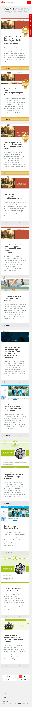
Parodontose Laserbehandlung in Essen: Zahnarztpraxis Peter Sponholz (13, 407)
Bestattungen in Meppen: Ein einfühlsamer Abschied (13, 196)
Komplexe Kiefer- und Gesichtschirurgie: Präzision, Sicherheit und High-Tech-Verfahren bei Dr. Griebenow (12, 352)
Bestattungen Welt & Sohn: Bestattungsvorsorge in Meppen (13, 92)
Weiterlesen (15, 24)
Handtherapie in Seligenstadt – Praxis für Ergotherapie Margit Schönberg (13, 638)
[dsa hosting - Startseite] (10, 2)
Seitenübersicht (7, 701)
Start (3, 690)
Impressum (30, 32)
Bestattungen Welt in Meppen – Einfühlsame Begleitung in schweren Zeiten (13, 145)
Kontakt (4, 694)
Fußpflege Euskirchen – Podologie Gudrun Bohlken (13, 299)
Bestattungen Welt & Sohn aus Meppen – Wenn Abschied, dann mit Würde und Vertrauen (12, 248)
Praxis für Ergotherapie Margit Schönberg (13, 589)
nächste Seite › (23, 679)
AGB (27, 703)
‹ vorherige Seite (6, 676)
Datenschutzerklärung (30, 21)
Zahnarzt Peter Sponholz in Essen (11, 527)
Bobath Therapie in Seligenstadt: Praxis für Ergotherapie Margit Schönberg (13, 475)
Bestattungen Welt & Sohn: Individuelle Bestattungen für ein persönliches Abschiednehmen (12, 40)
